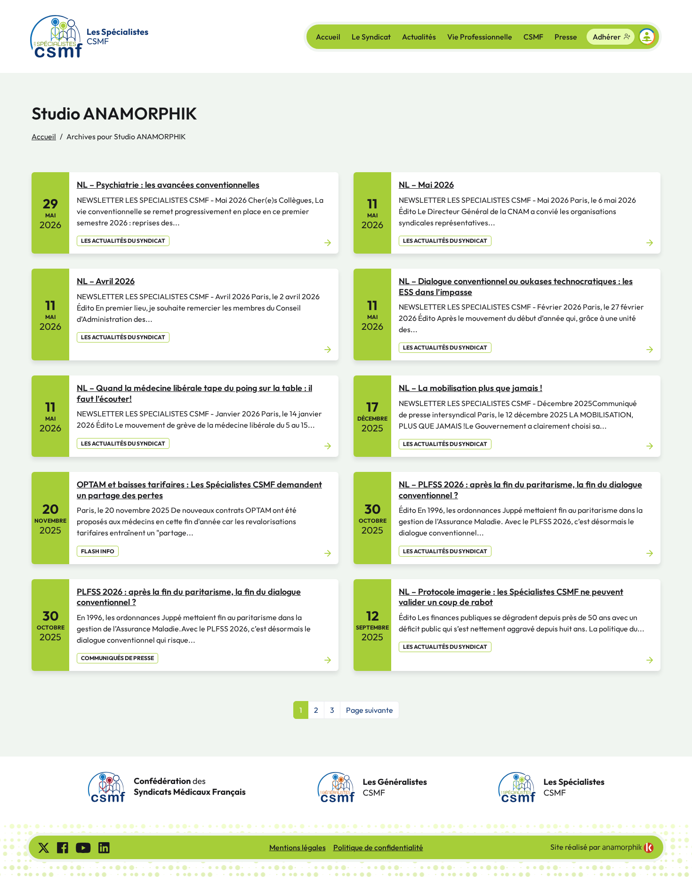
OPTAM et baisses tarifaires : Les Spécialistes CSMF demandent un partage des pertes (199, 490)
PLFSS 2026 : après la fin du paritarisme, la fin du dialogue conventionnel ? (189, 597)
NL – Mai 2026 (426, 184)
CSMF (533, 36)
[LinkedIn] (104, 847)
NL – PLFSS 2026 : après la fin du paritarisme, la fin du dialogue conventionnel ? (520, 490)
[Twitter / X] (43, 847)
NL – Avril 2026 (106, 281)
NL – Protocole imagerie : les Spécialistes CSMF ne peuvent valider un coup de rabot (511, 597)
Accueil (328, 36)
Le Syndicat (371, 36)
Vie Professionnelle (479, 36)
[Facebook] (62, 847)
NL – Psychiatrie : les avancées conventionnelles (168, 184)
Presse (566, 36)
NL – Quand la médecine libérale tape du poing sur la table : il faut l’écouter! (194, 393)
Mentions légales (297, 847)
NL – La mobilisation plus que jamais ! (470, 388)
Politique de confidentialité (378, 847)
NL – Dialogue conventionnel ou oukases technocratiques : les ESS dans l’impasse (516, 286)
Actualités (419, 36)
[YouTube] (83, 847)
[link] (628, 847)
